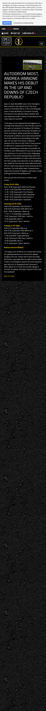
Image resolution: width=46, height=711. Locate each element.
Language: (27, 33)
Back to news (9, 276)
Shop (6, 33)
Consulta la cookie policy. (23, 23)
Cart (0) (16, 33)
